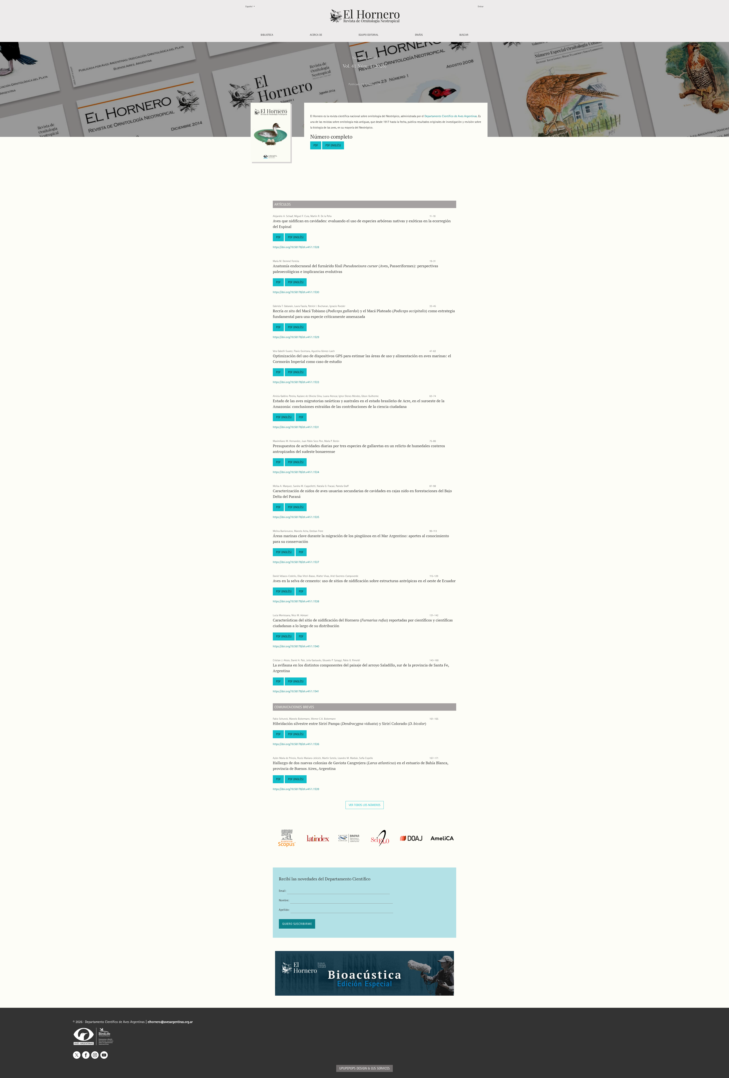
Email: (282, 891)
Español (251, 6)
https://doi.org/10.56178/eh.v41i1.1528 (296, 247)
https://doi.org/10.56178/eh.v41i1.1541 (296, 691)
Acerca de (316, 34)
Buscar (463, 34)
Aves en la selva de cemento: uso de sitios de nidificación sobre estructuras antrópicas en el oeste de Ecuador (364, 580)
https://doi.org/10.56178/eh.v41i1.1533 (296, 382)
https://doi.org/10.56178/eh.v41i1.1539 (296, 789)
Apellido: (284, 910)
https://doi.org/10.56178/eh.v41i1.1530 (296, 292)
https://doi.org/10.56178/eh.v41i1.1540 (296, 646)
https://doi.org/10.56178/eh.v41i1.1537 (296, 562)
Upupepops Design (353, 1068)
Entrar (481, 6)
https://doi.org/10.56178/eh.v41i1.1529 (296, 337)
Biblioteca (267, 34)
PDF (315, 145)
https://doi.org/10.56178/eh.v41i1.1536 (296, 744)
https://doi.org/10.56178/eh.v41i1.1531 (296, 427)
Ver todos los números (364, 805)
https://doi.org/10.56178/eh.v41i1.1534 (296, 472)
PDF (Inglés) (333, 145)
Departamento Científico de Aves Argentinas (450, 116)
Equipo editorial (368, 34)
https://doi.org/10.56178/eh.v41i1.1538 (296, 601)
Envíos (419, 34)
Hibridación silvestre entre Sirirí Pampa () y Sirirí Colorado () (349, 723)
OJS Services (380, 1068)
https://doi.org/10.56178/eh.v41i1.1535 (296, 517)
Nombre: (284, 900)
